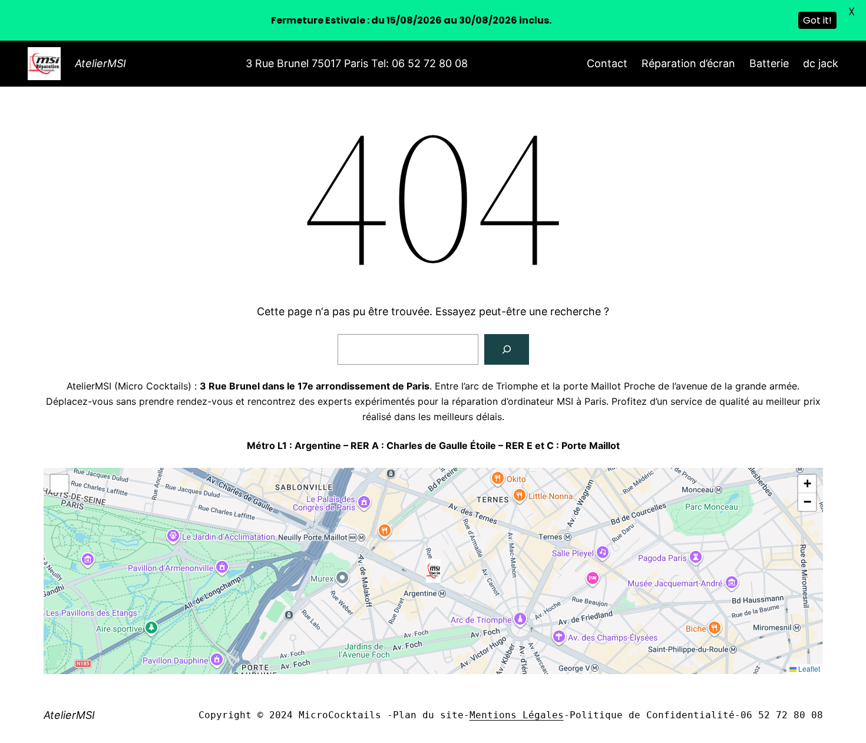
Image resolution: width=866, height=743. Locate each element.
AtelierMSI (100, 63)
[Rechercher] (506, 349)
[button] (433, 571)
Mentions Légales (517, 715)
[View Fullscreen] (59, 484)
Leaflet (808, 668)
